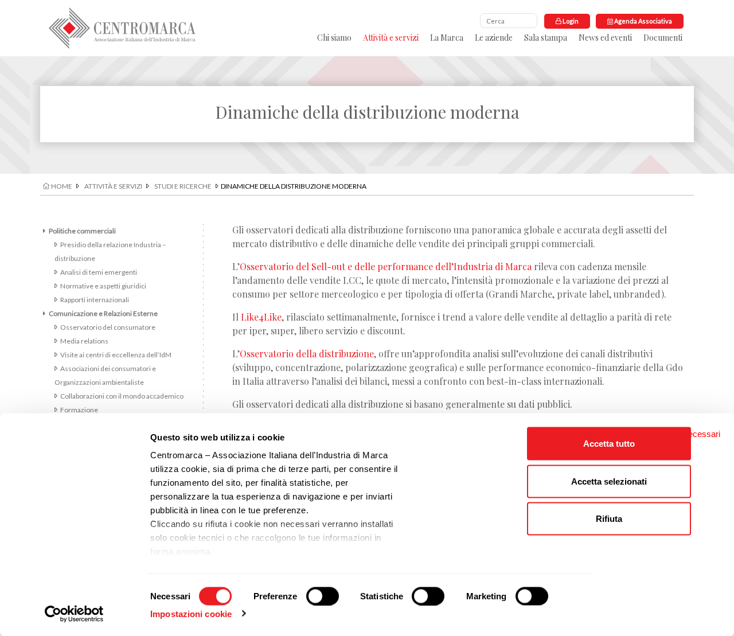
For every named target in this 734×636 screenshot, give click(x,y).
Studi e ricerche (183, 186)
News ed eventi (605, 37)
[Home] (122, 28)
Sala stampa (545, 37)
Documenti (662, 37)
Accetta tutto (609, 443)
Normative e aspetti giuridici (103, 286)
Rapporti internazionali (94, 299)
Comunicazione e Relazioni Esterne (103, 313)
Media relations (84, 341)
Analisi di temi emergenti (98, 272)
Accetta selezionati (609, 481)
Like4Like (261, 317)
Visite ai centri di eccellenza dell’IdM (115, 354)
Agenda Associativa (642, 21)
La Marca (446, 37)
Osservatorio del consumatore (107, 327)
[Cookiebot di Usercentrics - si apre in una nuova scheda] (74, 613)
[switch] (322, 596)
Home (61, 186)
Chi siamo (334, 37)
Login (570, 21)
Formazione (79, 409)
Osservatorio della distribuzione (307, 354)
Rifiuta (609, 519)
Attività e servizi (391, 37)
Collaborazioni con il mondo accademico (122, 396)
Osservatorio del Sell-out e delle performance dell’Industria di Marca (386, 266)
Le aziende (494, 37)
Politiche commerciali (82, 231)
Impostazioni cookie (191, 613)
